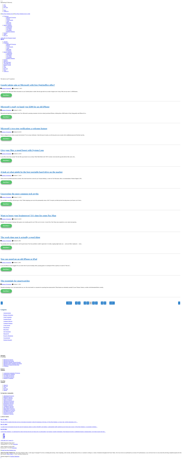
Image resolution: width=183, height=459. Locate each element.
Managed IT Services (11, 17)
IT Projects (8, 24)
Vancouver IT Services (8, 402)
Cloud (7, 21)
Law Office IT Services (8, 375)
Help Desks (6, 329)
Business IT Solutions (8, 378)
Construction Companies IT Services (11, 373)
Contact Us (6, 11)
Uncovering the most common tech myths (20, 194)
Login (4, 6)
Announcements (7, 313)
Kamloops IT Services (8, 414)
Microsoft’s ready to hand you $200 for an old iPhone (25, 107)
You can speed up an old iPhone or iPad (19, 259)
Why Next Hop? (7, 62)
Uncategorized (6, 338)
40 (102, 303)
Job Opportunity (7, 331)
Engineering (9, 27)
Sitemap (5, 390)
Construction (9, 26)
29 (84, 303)
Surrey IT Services (7, 399)
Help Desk (8, 22)
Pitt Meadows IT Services (9, 410)
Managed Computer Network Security (12, 362)
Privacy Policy (10, 454)
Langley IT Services (8, 398)
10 (76, 303)
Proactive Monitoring (8, 335)
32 (93, 303)
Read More (6, 95)
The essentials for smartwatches (15, 281)
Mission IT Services (7, 397)
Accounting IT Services (8, 377)
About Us (5, 61)
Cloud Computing (7, 317)
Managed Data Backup (8, 361)
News (4, 10)
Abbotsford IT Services (8, 396)
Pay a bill (5, 7)
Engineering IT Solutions (9, 374)
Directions (15, 444)
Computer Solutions (7, 323)
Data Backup (6, 327)
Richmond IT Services (8, 403)
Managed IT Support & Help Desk (11, 364)
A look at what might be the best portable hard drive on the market (31, 172)
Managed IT (6, 333)
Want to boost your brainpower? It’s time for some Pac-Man (28, 215)
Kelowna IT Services (8, 412)
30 (87, 303)
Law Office (9, 29)
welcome (5, 41)
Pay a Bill (5, 389)
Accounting (9, 30)
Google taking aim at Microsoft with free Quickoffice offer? (28, 85)
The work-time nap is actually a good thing (20, 237)
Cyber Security (9, 20)
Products (5, 33)
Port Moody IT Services (8, 411)
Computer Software (7, 321)
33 (96, 303)
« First (69, 303)
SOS (4, 5)
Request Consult (12, 38)
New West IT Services (8, 407)
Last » (112, 303)
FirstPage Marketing (14, 456)
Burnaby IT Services (8, 405)
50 (105, 303)
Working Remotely (7, 340)
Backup (8, 18)
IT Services (6, 16)
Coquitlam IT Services (8, 406)
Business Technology (6, 88)
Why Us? (5, 35)
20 (79, 303)
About (4, 34)
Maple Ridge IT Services (9, 408)
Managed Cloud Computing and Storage (12, 363)
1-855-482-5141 (4, 38)
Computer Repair (7, 319)
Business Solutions (10, 31)
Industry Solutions (7, 25)
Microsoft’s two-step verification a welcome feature (24, 128)
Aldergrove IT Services (8, 401)
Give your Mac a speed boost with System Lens (22, 150)
